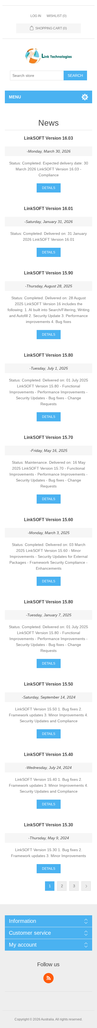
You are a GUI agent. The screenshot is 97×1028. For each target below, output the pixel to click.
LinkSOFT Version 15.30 (48, 825)
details (48, 188)
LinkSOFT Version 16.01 (48, 208)
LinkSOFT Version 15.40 (48, 754)
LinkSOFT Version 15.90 (48, 273)
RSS (48, 978)
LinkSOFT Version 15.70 (48, 437)
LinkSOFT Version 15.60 (48, 519)
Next (86, 886)
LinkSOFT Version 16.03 (48, 138)
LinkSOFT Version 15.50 (48, 684)
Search (75, 75)
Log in (35, 16)
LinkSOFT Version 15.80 (48, 355)
